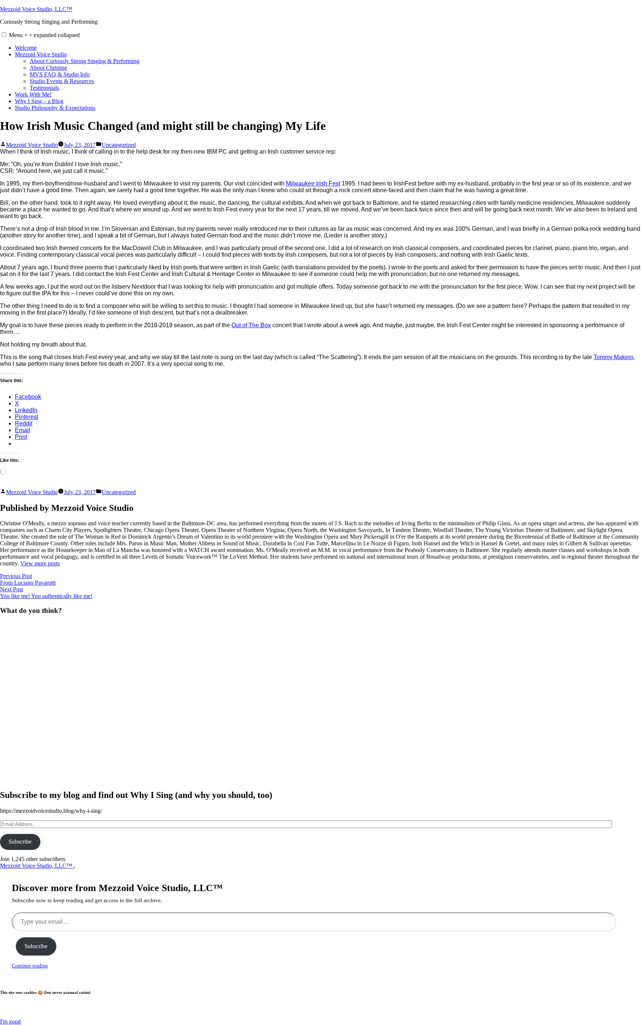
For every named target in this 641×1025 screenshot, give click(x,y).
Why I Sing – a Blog (39, 101)
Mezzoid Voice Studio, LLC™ (36, 9)
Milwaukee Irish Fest (313, 183)
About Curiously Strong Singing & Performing (84, 61)
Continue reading (30, 966)
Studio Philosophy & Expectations (55, 108)
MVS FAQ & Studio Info (60, 74)
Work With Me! (33, 94)
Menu (44, 35)
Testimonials (44, 88)
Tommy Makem (613, 357)
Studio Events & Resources (62, 81)
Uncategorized (119, 145)
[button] (3, 34)
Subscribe (20, 841)
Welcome (26, 48)
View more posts (40, 563)
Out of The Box (251, 325)
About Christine (48, 68)
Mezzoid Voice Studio (41, 54)
